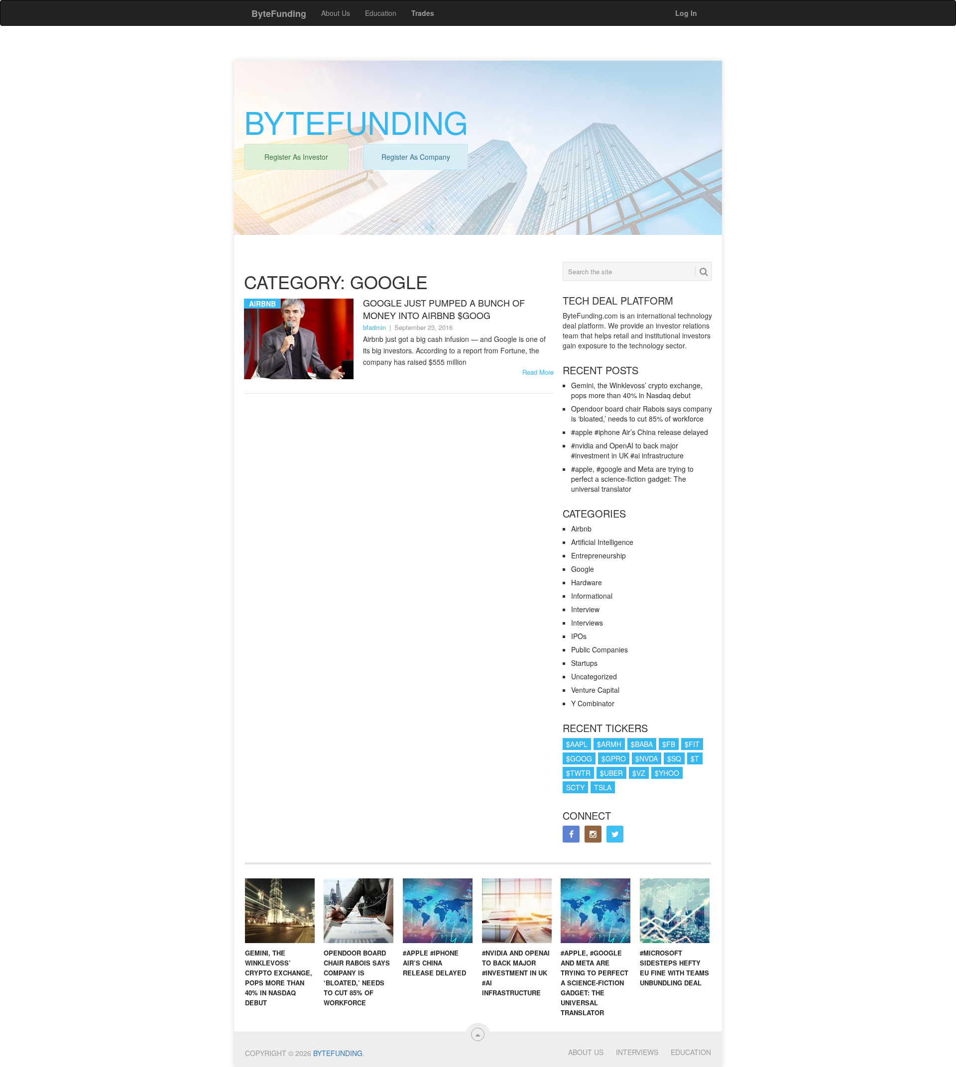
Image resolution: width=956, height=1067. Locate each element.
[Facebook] (571, 834)
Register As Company (415, 157)
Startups (584, 663)
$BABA (642, 744)
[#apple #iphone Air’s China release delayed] (438, 910)
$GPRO (613, 758)
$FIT (692, 744)
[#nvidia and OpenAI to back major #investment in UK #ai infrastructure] (517, 910)
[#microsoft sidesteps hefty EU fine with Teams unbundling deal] (675, 910)
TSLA (602, 787)
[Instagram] (593, 834)
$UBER (611, 773)
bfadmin (374, 327)
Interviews (587, 623)
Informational (591, 596)
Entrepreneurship (598, 555)
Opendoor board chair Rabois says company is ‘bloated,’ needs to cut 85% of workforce (641, 414)
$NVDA (646, 758)
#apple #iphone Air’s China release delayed (639, 432)
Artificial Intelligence (602, 542)
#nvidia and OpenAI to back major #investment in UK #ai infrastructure (627, 450)
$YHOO (667, 773)
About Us (335, 13)
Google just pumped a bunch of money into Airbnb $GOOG (444, 309)
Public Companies (599, 649)
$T (695, 758)
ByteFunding (337, 1053)
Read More (538, 372)
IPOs (579, 636)
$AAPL (577, 744)
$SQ (674, 758)
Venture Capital (595, 690)
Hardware (586, 582)
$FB (668, 744)
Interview (585, 609)
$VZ (638, 773)
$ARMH (609, 744)
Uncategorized (594, 676)
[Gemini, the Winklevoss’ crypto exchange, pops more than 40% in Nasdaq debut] (280, 910)
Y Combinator (592, 703)
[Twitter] (614, 834)
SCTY (575, 787)
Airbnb (581, 529)
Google (582, 569)
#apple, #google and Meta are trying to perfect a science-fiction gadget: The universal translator (632, 479)
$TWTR (578, 773)
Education (380, 13)
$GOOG (579, 758)
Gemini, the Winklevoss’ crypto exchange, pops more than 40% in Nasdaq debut (637, 390)
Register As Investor (296, 157)
